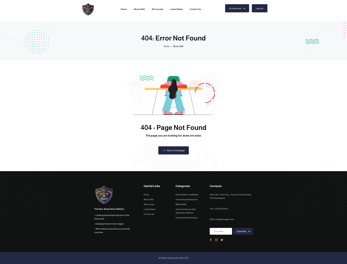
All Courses (157, 9)
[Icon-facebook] (210, 239)
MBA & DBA (181, 204)
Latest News (176, 9)
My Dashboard (235, 8)
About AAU (139, 9)
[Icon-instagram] (216, 239)
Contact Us (195, 9)
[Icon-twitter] (221, 239)
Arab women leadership (187, 194)
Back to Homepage (176, 150)
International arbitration (187, 199)
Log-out (259, 8)
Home (124, 9)
